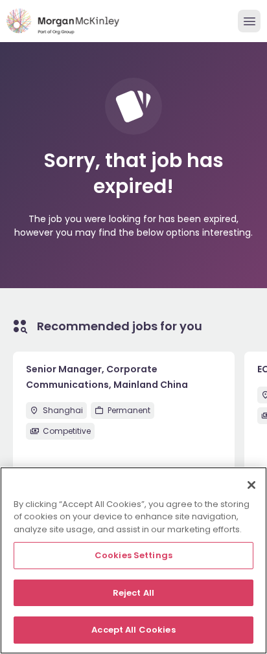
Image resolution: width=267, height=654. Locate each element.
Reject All (133, 593)
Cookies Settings (133, 555)
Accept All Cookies (133, 630)
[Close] (251, 485)
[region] (133, 560)
